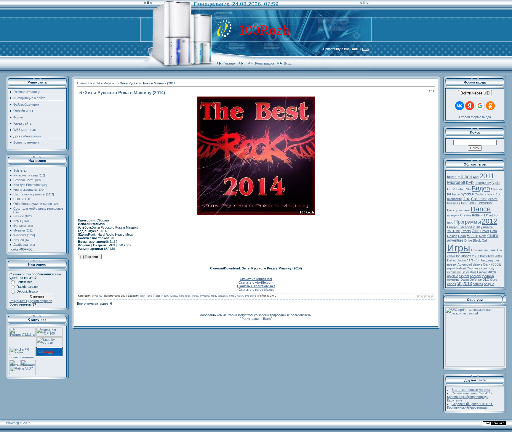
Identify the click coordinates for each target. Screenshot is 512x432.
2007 (475, 256)
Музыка (19, 230)
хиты (232, 295)
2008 (498, 256)
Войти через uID (474, 93)
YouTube (453, 231)
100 (498, 194)
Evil (499, 250)
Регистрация (264, 63)
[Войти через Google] (480, 105)
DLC (486, 279)
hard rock (185, 295)
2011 (486, 176)
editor (451, 256)
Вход (287, 63)
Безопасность (23, 180)
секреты (453, 279)
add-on (494, 215)
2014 (96, 83)
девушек (493, 260)
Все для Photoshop (27, 185)
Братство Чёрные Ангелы (471, 389)
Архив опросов (41, 301)
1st (486, 215)
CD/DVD (19, 199)
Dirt (449, 260)
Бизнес (18, 240)
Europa (452, 227)
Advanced (464, 264)
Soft (16, 170)
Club (475, 231)
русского (250, 295)
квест (466, 256)
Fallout (461, 268)
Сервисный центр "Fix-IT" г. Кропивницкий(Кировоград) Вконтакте (470, 396)
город (496, 264)
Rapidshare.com (28, 286)
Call (484, 240)
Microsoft (456, 182)
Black (477, 240)
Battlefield (487, 256)
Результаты (18, 301)
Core (493, 279)
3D (459, 284)
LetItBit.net (24, 282)
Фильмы (19, 225)
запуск (478, 284)
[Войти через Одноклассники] (490, 105)
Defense (476, 279)
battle (456, 194)
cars (470, 260)
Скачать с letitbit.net (256, 279)
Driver (484, 231)
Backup (452, 210)
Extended (465, 227)
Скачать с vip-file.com (256, 282)
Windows (19, 235)
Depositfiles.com (28, 291)
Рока (195, 295)
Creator (465, 215)
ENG (467, 189)
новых (452, 264)
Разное (18, 216)
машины (490, 250)
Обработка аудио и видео (32, 203)
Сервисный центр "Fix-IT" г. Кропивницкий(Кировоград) (470, 405)
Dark (486, 264)
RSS (365, 49)
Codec (479, 194)
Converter (484, 203)
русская (467, 194)
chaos (451, 284)
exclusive (454, 272)
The (466, 198)
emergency (483, 182)
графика (487, 276)
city (492, 268)
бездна (489, 284)
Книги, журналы (25, 189)
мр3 (213, 295)
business (453, 203)
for (449, 194)
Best (464, 203)
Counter (472, 268)
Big (458, 256)
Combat (480, 260)
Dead (462, 236)
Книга (452, 177)
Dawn (464, 279)
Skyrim (464, 276)
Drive (468, 240)
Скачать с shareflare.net (256, 286)
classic (490, 194)
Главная (229, 63)
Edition (464, 176)
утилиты (487, 227)
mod (450, 222)
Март (107, 83)
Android (475, 276)
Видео (481, 188)
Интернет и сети (25, 175)
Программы (467, 222)
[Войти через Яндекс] (469, 105)
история (453, 215)
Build (451, 189)
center (492, 199)
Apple (496, 182)
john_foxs (146, 295)
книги (492, 235)
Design (452, 236)
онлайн (464, 210)
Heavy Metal (169, 295)
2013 (467, 283)
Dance (481, 209)
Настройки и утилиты (29, 194)
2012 (489, 221)
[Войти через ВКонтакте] (459, 105)
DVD (470, 183)
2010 (476, 227)
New (482, 236)
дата (492, 272)
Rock (240, 295)
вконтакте (454, 199)
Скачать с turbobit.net (256, 289)
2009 (472, 203)
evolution (459, 260)
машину (222, 295)
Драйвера (20, 244)
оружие (452, 276)
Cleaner (496, 189)
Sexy (465, 272)
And (476, 177)
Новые (472, 236)
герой (451, 268)
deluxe (477, 264)
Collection (479, 199)
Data (493, 231)
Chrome (477, 250)
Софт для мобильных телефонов (38, 208)
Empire (482, 272)
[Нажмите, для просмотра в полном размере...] (256, 214)
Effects (466, 231)
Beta (459, 189)
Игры (17, 221)
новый (477, 215)
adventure (455, 240)
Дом (473, 272)
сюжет (484, 268)
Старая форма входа (475, 117)
